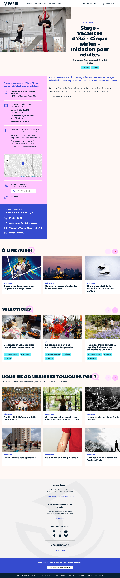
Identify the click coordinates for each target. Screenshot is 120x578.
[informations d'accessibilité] (23, 191)
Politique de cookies (85, 575)
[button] (23, 163)
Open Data (71, 575)
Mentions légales (23, 575)
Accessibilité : (45, 575)
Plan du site (98, 575)
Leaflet (23, 176)
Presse (63, 575)
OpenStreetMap (33, 176)
